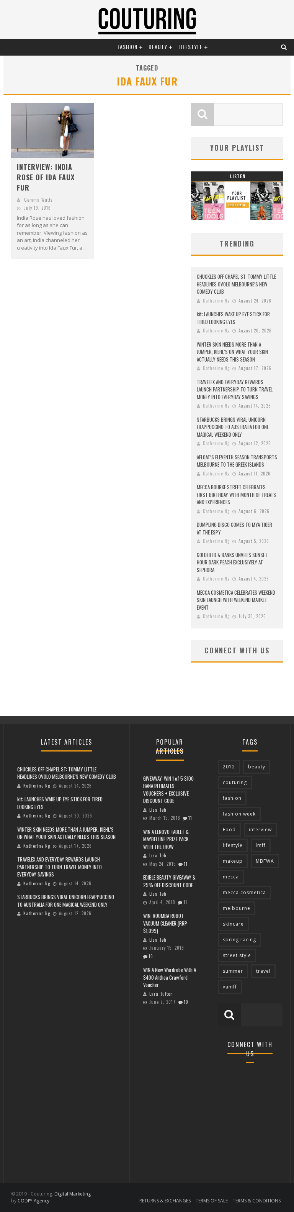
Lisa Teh (158, 810)
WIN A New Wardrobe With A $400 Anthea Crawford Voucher (169, 977)
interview (260, 829)
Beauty (158, 47)
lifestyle (233, 845)
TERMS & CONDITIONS (257, 1200)
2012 (229, 766)
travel (263, 971)
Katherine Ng (216, 301)
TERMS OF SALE (212, 1200)
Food (229, 829)
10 (151, 956)
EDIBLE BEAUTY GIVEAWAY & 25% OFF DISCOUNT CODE (169, 881)
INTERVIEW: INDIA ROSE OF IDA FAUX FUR (46, 177)
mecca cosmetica (244, 892)
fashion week (239, 814)
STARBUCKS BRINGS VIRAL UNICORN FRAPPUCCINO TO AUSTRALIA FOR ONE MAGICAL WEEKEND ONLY (233, 427)
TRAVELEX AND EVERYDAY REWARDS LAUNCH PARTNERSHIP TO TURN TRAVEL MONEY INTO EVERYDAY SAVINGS (235, 389)
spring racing (239, 939)
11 (190, 818)
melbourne (236, 908)
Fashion (127, 47)
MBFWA (265, 861)
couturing (235, 782)
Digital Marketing (72, 1194)
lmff (261, 845)
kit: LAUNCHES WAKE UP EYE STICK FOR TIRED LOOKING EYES (233, 318)
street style (237, 955)
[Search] (284, 46)
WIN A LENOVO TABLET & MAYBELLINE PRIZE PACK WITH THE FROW (166, 839)
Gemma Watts (38, 200)
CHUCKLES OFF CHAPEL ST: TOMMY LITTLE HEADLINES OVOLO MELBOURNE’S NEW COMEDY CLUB (236, 284)
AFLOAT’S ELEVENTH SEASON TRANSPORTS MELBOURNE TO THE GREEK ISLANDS (237, 461)
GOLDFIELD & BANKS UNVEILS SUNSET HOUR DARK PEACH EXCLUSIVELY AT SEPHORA (232, 562)
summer (233, 971)
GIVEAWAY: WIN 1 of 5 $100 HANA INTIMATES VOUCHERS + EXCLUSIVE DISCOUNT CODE (168, 790)
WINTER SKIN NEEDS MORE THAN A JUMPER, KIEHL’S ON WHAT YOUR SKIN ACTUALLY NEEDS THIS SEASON (232, 351)
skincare (233, 924)
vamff (230, 986)
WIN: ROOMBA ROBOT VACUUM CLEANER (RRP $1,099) (165, 923)
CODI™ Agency (33, 1200)
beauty (256, 766)
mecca (231, 876)
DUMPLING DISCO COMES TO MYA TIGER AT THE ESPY (234, 528)
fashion (232, 798)
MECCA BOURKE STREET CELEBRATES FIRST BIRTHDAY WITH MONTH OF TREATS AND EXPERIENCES (236, 494)
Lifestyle (190, 47)
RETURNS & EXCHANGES (165, 1200)
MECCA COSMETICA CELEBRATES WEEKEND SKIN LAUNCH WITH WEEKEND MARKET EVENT (236, 600)
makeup (233, 861)
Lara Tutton (161, 994)
